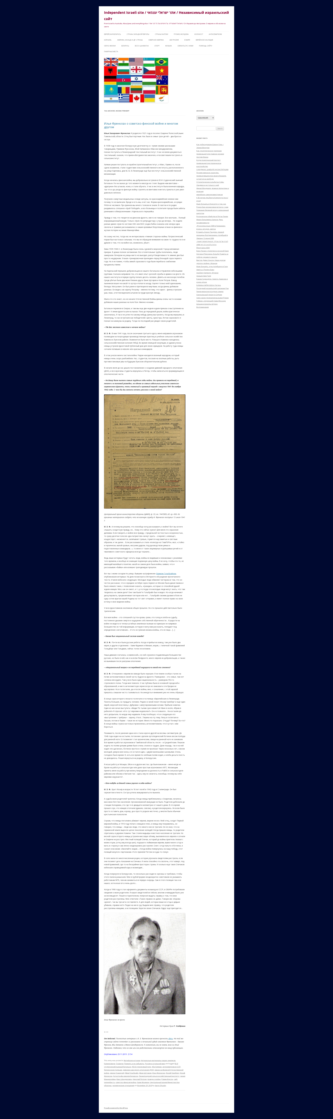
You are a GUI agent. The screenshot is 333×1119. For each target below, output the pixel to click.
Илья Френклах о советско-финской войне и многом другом (141, 125)
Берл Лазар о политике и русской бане (212, 251)
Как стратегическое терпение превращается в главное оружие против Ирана (210, 154)
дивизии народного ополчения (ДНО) (138, 1070)
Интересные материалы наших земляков (158, 1060)
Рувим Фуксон (167, 1079)
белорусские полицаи (113, 1070)
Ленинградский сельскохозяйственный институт (159, 1076)
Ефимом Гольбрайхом (166, 573)
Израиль (107, 40)
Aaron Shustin (160, 1085)
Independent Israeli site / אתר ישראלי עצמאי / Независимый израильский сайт (166, 15)
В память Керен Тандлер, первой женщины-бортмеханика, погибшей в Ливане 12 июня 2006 (212, 235)
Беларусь (125, 46)
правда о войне (154, 1079)
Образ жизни (110, 46)
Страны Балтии (161, 34)
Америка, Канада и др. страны (130, 40)
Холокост (198, 34)
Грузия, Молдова (181, 34)
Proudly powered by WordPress (116, 1108)
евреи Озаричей (117, 1073)
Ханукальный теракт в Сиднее (209, 294)
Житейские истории (132, 1060)
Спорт (157, 46)
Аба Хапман (157, 1067)
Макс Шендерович (124, 1079)
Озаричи (119, 1063)
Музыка (168, 46)
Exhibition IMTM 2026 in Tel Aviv (208, 285)
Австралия (174, 40)
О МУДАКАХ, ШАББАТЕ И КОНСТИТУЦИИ (212, 169)
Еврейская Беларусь (112, 34)
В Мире (187, 40)
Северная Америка (156, 40)
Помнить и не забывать (134, 1063)
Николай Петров (140, 1079)
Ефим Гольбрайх (131, 1073)
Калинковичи (109, 1063)
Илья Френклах (158, 1073)
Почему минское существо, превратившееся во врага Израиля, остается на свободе (211, 175)
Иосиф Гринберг (172, 1073)
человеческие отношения (123, 1085)
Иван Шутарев (145, 1073)
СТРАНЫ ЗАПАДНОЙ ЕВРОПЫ (138, 34)
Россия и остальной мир (155, 1063)
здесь (170, 1038)
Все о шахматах (142, 46)
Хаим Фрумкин (143, 1082)
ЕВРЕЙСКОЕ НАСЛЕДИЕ (204, 40)
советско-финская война (126, 1082)
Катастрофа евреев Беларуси (125, 1076)
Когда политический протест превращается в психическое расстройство (208, 163)
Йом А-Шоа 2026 (203, 248)
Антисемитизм (215, 34)
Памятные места (111, 51)
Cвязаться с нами (185, 46)
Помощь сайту (205, 46)
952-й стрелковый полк (141, 1067)
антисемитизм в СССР (171, 1067)
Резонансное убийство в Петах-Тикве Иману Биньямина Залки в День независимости (212, 219)
